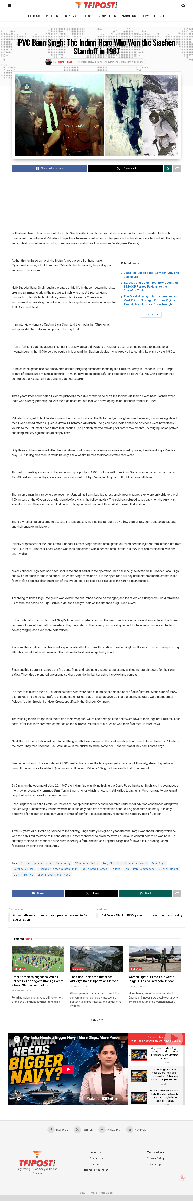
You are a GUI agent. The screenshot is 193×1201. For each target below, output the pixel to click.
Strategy (125, 62)
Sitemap (155, 1164)
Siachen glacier (168, 869)
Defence (104, 62)
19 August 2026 (80, 986)
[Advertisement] (96, 204)
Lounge (159, 16)
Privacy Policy (155, 1158)
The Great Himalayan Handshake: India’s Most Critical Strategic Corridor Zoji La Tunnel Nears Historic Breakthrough (150, 300)
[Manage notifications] (182, 1178)
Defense (87, 16)
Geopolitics (107, 16)
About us (96, 1153)
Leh (127, 869)
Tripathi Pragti (64, 62)
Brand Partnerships (96, 1170)
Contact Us (96, 1158)
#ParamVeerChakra (86, 863)
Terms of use (155, 1153)
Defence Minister (24, 869)
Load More (151, 314)
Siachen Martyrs (23, 875)
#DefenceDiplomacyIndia (35, 863)
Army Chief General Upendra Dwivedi (125, 863)
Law (146, 16)
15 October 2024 (87, 62)
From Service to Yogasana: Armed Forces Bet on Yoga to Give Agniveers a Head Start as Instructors (37, 981)
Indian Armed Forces (94, 869)
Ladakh (116, 869)
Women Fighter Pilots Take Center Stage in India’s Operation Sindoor (152, 979)
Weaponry (137, 62)
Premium (34, 16)
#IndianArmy (62, 863)
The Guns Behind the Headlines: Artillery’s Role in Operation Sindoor (94, 979)
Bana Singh (158, 863)
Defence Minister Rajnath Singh (58, 869)
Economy (70, 16)
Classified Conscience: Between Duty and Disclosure (151, 275)
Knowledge (129, 16)
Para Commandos (144, 869)
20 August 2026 (22, 990)
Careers (96, 1164)
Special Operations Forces (54, 875)
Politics (52, 16)
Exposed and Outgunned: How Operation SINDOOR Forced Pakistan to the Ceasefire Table (151, 287)
